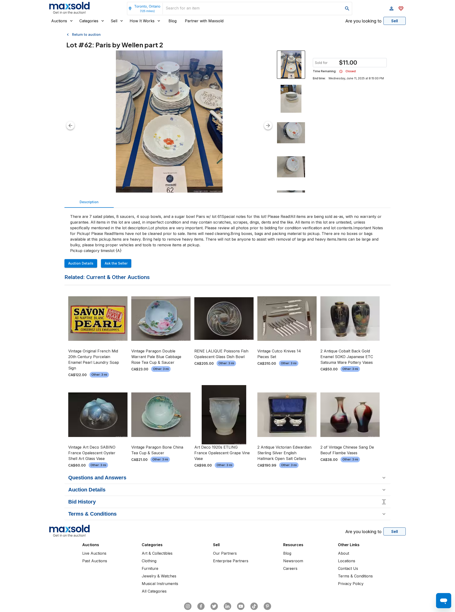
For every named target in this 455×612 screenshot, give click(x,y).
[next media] (268, 126)
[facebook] (201, 606)
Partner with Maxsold (204, 20)
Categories (88, 20)
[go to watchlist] (401, 8)
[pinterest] (267, 606)
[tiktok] (254, 606)
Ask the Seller (116, 263)
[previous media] (70, 126)
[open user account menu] (391, 8)
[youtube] (240, 606)
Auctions (59, 20)
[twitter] (214, 606)
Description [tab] (89, 202)
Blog (172, 20)
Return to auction (86, 34)
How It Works (142, 20)
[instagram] (187, 606)
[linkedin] (227, 606)
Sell (114, 20)
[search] (347, 8)
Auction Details (80, 263)
